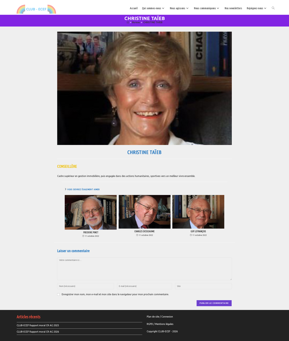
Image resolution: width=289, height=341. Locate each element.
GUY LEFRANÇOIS (198, 231)
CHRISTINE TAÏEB (152, 22)
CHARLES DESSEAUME (144, 231)
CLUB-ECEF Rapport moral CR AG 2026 (38, 331)
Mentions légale (163, 324)
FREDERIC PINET (90, 232)
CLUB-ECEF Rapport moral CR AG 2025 (38, 325)
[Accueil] (128, 22)
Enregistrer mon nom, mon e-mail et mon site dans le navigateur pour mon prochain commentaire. (115, 294)
